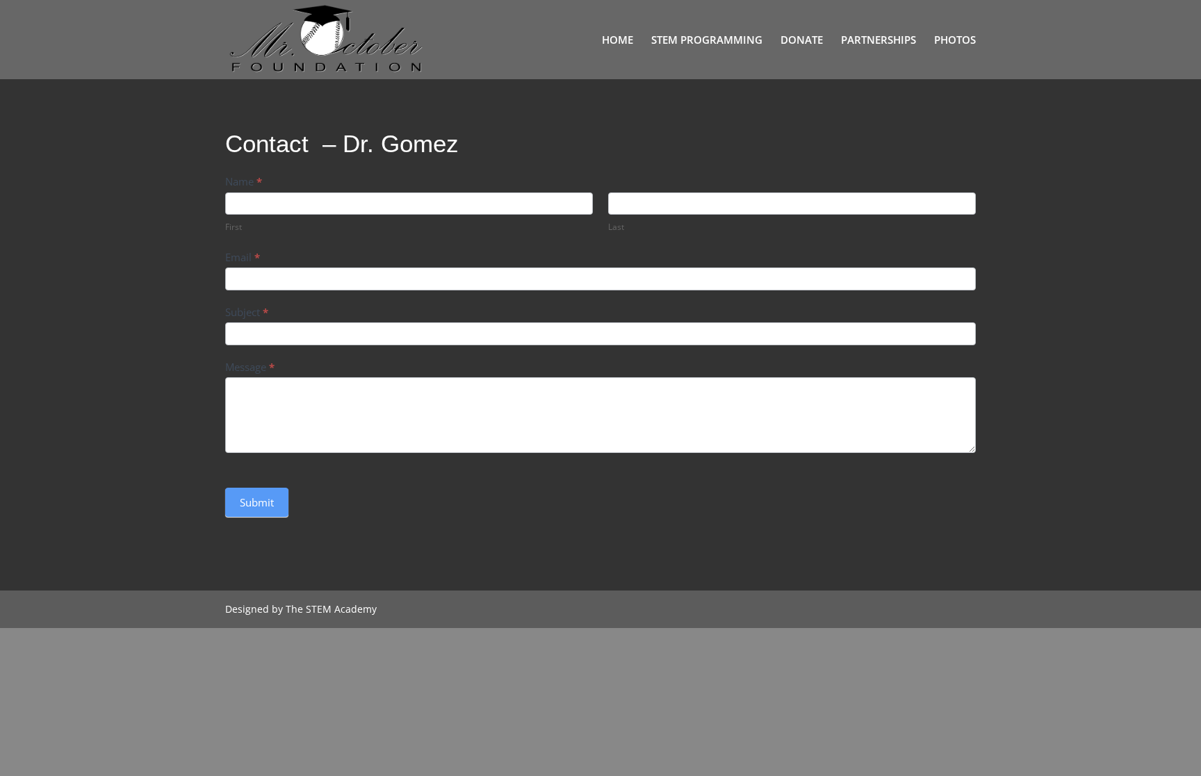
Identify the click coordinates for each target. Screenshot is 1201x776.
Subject (246, 312)
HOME (617, 41)
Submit (257, 502)
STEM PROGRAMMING (706, 41)
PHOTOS (955, 41)
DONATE (802, 41)
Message (250, 367)
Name (243, 181)
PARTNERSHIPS (878, 41)
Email (242, 257)
